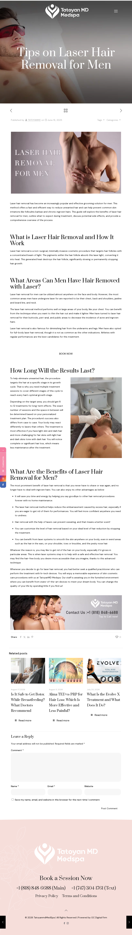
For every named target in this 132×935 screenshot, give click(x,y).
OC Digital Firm (99, 917)
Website (88, 786)
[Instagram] (3, 479)
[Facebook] (3, 485)
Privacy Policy (47, 896)
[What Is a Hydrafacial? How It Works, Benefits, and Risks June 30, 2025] (129, 922)
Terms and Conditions (79, 896)
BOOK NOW (66, 353)
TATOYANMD (34, 120)
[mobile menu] (116, 11)
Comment (17, 750)
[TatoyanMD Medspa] (66, 11)
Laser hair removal (20, 250)
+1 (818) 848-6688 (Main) (41, 888)
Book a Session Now (66, 878)
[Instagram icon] (67, 923)
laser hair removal (53, 569)
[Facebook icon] (64, 923)
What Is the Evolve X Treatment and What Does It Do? (103, 700)
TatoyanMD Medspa (50, 577)
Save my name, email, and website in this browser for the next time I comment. (57, 799)
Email (51, 786)
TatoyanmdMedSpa (44, 917)
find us (58, 585)
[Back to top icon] (66, 910)
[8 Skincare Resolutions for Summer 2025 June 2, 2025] (3, 922)
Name (15, 786)
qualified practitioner (99, 569)
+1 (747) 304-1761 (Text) (93, 888)
